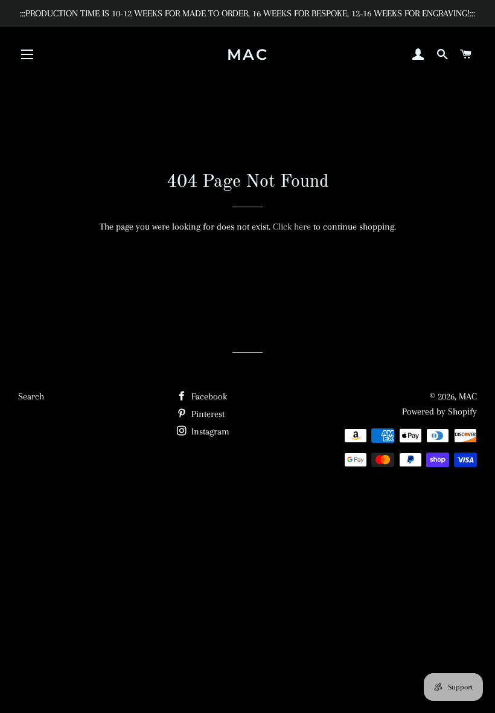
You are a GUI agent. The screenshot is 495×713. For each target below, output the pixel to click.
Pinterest (207, 413)
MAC (248, 54)
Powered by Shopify (439, 411)
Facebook (208, 396)
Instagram (209, 431)
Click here (292, 226)
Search (31, 396)
